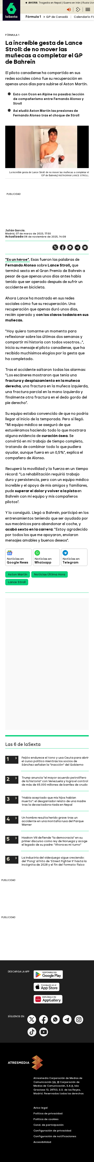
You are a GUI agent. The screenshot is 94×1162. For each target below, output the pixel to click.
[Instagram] (79, 1023)
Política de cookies (46, 1119)
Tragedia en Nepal (50, 2)
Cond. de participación (48, 1124)
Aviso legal (40, 1107)
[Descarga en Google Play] (48, 978)
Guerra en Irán (71, 2)
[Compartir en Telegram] (77, 249)
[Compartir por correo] (85, 249)
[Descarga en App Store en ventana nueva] (46, 990)
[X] (55, 249)
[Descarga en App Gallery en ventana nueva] (48, 1002)
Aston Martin (17, 574)
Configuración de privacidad (52, 1130)
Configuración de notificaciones (54, 1136)
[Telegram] (67, 1023)
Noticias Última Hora (49, 574)
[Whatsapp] (55, 1023)
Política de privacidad (48, 1113)
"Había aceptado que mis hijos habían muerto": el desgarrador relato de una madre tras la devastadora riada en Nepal (54, 801)
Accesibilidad (42, 1142)
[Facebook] (43, 1023)
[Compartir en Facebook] (62, 249)
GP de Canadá (57, 17)
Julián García (14, 230)
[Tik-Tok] (32, 1035)
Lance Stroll (17, 582)
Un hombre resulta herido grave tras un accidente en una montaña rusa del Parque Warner (53, 821)
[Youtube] (43, 1035)
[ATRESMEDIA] (47, 1063)
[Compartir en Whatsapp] (70, 249)
